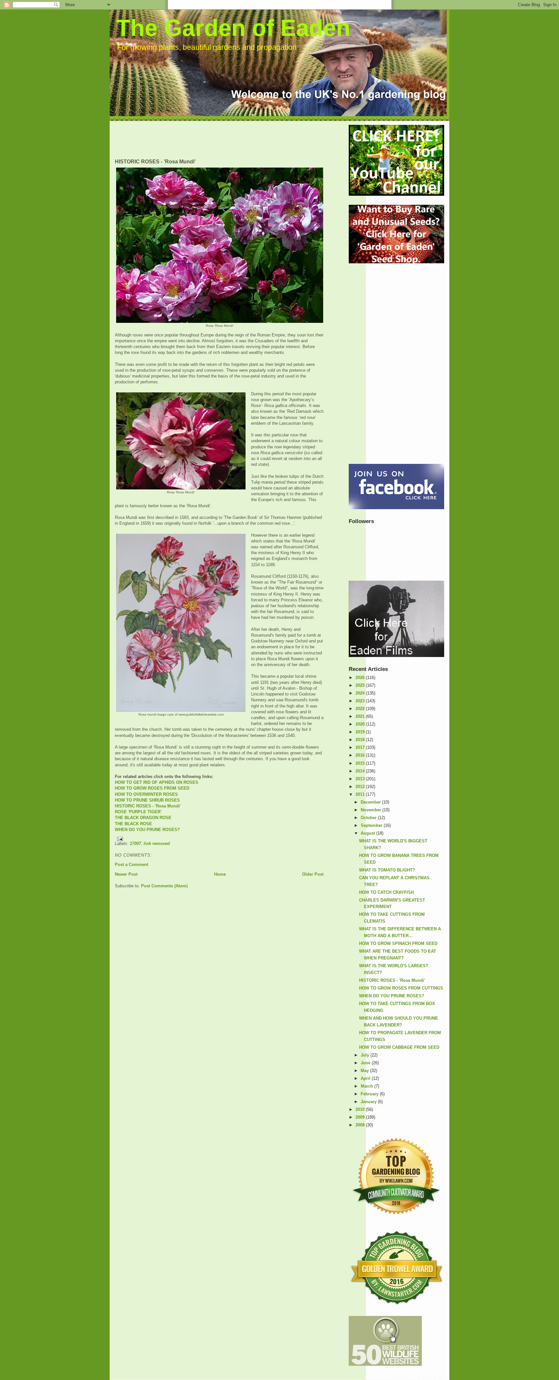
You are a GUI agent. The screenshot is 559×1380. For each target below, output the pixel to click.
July (365, 1055)
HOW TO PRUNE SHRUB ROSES (147, 800)
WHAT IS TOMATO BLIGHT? (387, 870)
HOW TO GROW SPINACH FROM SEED (398, 943)
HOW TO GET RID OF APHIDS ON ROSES (156, 782)
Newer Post (126, 874)
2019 (361, 731)
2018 (361, 739)
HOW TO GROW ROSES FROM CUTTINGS (401, 988)
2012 (361, 786)
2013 (361, 778)
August (368, 833)
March (367, 1086)
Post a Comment (131, 864)
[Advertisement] (232, 139)
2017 (361, 747)
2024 (361, 693)
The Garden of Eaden (233, 28)
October (369, 817)
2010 (361, 1109)
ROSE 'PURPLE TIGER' (138, 811)
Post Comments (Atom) (164, 885)
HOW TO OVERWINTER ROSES (146, 794)
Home (220, 874)
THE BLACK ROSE (133, 823)
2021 (361, 716)
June (366, 1062)
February (370, 1093)
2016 (361, 755)
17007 (135, 843)
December (371, 802)
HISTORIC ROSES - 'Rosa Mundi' (148, 806)
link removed (157, 843)
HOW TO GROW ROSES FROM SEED (152, 788)
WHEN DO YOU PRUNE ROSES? (147, 829)
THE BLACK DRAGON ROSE (143, 817)
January (369, 1101)
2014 (361, 771)
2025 (361, 685)
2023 (361, 700)
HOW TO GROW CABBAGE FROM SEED (399, 1047)
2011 (361, 794)
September (372, 825)
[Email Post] (219, 839)
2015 (361, 763)
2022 (361, 708)
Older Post (312, 874)
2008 (361, 1125)
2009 (361, 1117)
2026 (361, 677)
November (371, 809)
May (365, 1070)
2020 (361, 724)
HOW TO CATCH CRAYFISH (386, 892)
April (366, 1078)
